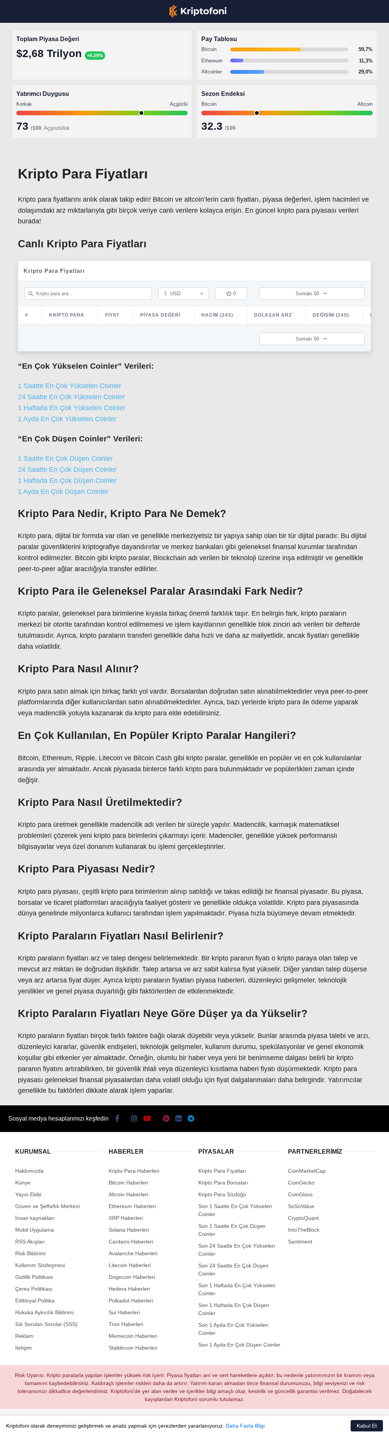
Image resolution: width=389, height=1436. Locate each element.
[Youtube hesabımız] (121, 1423)
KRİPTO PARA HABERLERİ (43, 62)
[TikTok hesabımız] (151, 1423)
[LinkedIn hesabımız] (211, 1423)
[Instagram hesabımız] (91, 1423)
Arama (311, 37)
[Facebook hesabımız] (31, 1423)
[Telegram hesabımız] (241, 1423)
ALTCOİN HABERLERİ (37, 93)
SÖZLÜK (21, 124)
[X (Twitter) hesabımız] (61, 1423)
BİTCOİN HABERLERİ (36, 78)
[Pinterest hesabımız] (181, 1423)
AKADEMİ (22, 109)
